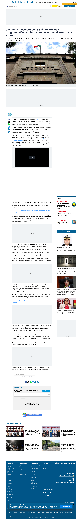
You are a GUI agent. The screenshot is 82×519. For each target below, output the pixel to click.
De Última (21, 469)
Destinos (21, 471)
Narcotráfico (9, 483)
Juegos (32, 482)
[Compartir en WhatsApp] (9, 124)
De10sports (33, 477)
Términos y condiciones (38, 513)
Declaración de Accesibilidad (66, 512)
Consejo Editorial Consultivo (20, 512)
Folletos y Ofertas (35, 466)
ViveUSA (33, 480)
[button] (69, 6)
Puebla (44, 468)
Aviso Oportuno (34, 468)
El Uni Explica (10, 472)
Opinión (60, 198)
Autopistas (21, 472)
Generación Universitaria (34, 473)
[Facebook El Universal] (45, 493)
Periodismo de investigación (10, 470)
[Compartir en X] (9, 122)
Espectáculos (10, 491)
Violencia (38, 512)
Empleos (33, 469)
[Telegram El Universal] (43, 493)
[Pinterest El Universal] (45, 495)
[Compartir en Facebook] (9, 119)
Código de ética (31, 512)
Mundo (8, 477)
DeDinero (33, 478)
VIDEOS (39, 2)
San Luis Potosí (46, 472)
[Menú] (8, 2)
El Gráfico (33, 475)
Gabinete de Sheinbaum (9, 475)
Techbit (8, 500)
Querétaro (45, 471)
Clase (20, 465)
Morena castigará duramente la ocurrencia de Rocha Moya (63, 206)
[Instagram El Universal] (43, 495)
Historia (57, 512)
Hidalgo (44, 469)
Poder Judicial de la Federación (26, 376)
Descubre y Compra (35, 465)
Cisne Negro (21, 475)
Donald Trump (10, 478)
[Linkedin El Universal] (48, 495)
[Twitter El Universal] (48, 493)
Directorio (11, 512)
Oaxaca (44, 466)
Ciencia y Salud (10, 497)
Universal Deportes (11, 489)
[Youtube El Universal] (51, 493)
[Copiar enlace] (9, 129)
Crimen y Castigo (62, 211)
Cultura (8, 492)
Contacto (47, 513)
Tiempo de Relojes (23, 474)
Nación (14, 111)
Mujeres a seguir (10, 468)
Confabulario (10, 494)
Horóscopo (33, 485)
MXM (36, 2)
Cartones (9, 486)
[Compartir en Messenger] (9, 127)
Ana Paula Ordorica (62, 220)
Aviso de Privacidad (50, 512)
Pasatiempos (34, 483)
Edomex (45, 465)
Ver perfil (15, 114)
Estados (9, 482)
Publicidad (43, 512)
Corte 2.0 (9, 466)
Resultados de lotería (34, 487)
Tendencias (9, 495)
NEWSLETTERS (50, 2)
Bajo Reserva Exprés (62, 201)
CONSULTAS (57, 2)
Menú (8, 502)
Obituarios (33, 471)
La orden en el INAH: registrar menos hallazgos (64, 215)
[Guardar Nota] (9, 132)
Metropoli (9, 480)
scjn (16, 376)
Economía (9, 488)
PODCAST (44, 2)
